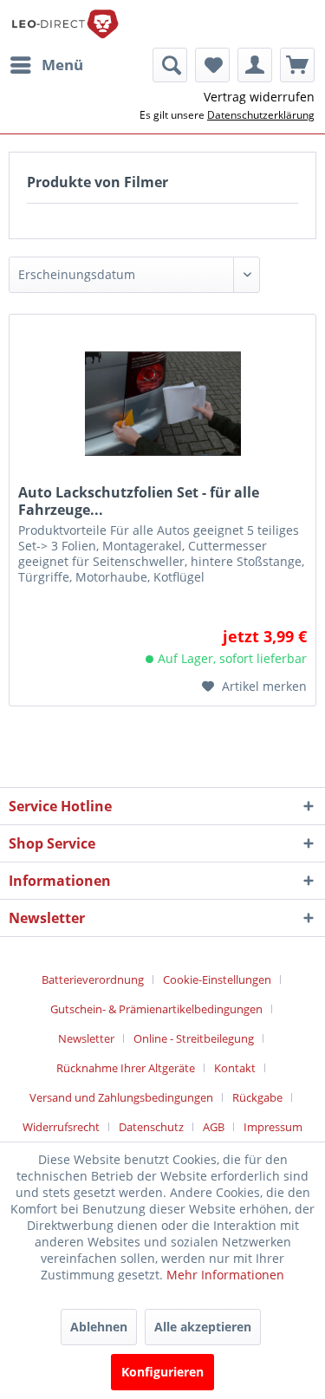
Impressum (273, 1127)
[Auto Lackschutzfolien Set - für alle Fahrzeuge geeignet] (162, 401)
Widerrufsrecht (61, 1127)
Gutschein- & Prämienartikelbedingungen (156, 1009)
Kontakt (235, 1068)
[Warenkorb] (297, 65)
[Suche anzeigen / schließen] (170, 65)
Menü (62, 65)
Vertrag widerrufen (259, 96)
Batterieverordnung (93, 979)
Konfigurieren (162, 1371)
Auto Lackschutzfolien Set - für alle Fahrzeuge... (138, 501)
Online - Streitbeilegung (193, 1038)
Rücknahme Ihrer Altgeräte (125, 1068)
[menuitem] (46, 65)
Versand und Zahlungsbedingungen (121, 1097)
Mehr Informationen (225, 1274)
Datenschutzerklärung (261, 114)
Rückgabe (257, 1097)
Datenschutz (151, 1127)
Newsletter (86, 1038)
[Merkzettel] (212, 65)
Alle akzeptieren (202, 1326)
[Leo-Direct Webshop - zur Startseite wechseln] (64, 24)
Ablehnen (98, 1326)
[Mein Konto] (254, 65)
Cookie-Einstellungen (217, 979)
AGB (213, 1127)
